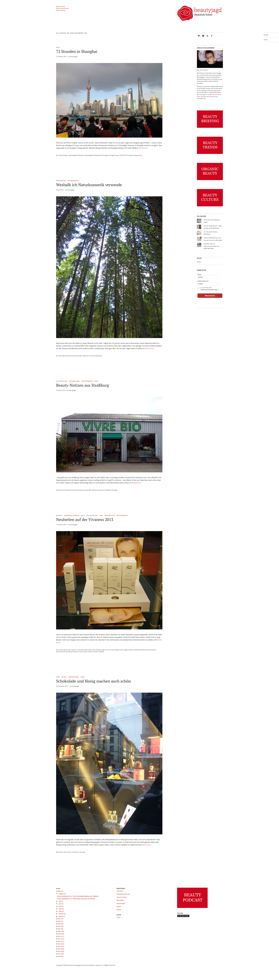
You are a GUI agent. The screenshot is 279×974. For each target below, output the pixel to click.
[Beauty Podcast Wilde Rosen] (192, 908)
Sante (81, 652)
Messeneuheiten (151, 650)
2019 (61, 934)
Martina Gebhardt (134, 650)
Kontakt (266, 35)
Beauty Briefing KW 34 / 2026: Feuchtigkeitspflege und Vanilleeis (78, 896)
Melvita (143, 650)
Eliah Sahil (88, 650)
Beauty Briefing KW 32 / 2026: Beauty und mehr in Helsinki (76, 899)
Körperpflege (110, 515)
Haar (101, 515)
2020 (61, 931)
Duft (83, 515)
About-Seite (215, 94)
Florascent (110, 650)
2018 (61, 936)
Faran (93, 650)
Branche (59, 515)
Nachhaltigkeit (89, 155)
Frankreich (67, 490)
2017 (61, 939)
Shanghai (106, 155)
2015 (61, 944)
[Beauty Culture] (210, 206)
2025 (60, 919)
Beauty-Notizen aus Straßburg (82, 385)
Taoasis (90, 652)
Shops (83, 677)
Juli (61, 901)
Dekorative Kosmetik (71, 515)
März (61, 911)
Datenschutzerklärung (209, 290)
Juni (61, 904)
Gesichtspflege (61, 381)
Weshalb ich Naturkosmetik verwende (89, 184)
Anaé (61, 650)
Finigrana (104, 650)
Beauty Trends (60, 6)
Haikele (65, 155)
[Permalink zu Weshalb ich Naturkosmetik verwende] (109, 337)
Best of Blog (120, 900)
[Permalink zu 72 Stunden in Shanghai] (109, 137)
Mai (61, 906)
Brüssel (69, 852)
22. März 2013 (60, 390)
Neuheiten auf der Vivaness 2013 (84, 519)
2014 (61, 946)
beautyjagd (74, 56)
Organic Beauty (60, 10)
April (61, 909)
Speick (85, 652)
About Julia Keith (122, 897)
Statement (85, 356)
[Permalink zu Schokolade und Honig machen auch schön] (109, 834)
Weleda (101, 652)
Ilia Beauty (81, 490)
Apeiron (65, 650)
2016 (61, 941)
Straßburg (107, 490)
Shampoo (82, 852)
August (62, 894)
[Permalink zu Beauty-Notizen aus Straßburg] (109, 471)
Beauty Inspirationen (62, 8)
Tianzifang (129, 155)
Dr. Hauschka (80, 650)
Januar (62, 916)
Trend (91, 356)
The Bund (122, 155)
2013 (61, 949)
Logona (126, 650)
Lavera (121, 650)
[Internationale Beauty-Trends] (210, 154)
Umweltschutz (137, 155)
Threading (114, 490)
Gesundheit (62, 356)
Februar (62, 914)
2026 (60, 891)
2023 (60, 924)
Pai (103, 490)
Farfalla (98, 650)
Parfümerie (75, 852)
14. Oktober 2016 (61, 56)
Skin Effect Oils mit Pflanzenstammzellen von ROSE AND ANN (211, 246)
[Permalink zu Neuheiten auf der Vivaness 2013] (109, 629)
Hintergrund (61, 180)
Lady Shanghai (72, 155)
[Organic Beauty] (210, 180)
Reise (58, 47)
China (60, 155)
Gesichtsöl (74, 490)
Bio (57, 155)
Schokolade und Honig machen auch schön (93, 681)
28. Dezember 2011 (62, 686)
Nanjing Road (98, 155)
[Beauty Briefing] (210, 128)
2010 (60, 956)
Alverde (58, 490)
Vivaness (96, 652)
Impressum (120, 891)
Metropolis (81, 155)
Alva (57, 650)
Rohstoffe (79, 356)
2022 (60, 926)
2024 (60, 921)
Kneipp (116, 650)
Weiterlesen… (144, 148)
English (119, 906)
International (74, 381)
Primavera (75, 652)
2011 (61, 954)
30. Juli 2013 (59, 190)
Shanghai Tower (114, 155)
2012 (61, 951)
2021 (60, 929)
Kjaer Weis (88, 490)
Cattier (73, 650)
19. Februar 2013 (61, 525)
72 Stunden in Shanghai (76, 51)
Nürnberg (69, 652)
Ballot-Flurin (59, 852)
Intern (63, 677)
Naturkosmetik (73, 180)
